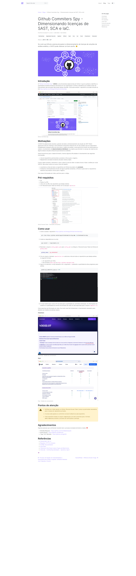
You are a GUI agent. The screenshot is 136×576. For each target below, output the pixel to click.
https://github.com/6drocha (56, 432)
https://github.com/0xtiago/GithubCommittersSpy (53, 89)
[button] (41, 36)
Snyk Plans (43, 446)
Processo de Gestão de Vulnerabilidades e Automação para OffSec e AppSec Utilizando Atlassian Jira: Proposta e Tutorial (52, 459)
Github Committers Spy (46, 84)
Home (39, 12)
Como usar (104, 21)
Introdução (104, 16)
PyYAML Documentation (46, 444)
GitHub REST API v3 (45, 441)
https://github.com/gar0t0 (60, 434)
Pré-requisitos (105, 19)
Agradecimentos (105, 25)
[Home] (22, 3)
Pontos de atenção (106, 23)
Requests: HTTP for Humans (47, 443)
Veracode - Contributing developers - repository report (55, 450)
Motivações (104, 18)
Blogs (44, 12)
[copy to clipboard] (97, 235)
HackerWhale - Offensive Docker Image (86, 457)
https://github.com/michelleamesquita (61, 430)
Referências (104, 26)
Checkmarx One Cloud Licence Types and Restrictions (54, 448)
